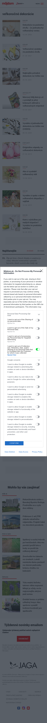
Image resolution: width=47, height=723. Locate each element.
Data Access (23, 452)
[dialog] (23, 361)
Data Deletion (10, 452)
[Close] (42, 271)
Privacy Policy (37, 452)
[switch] (38, 320)
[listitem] (23, 314)
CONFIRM (14, 443)
